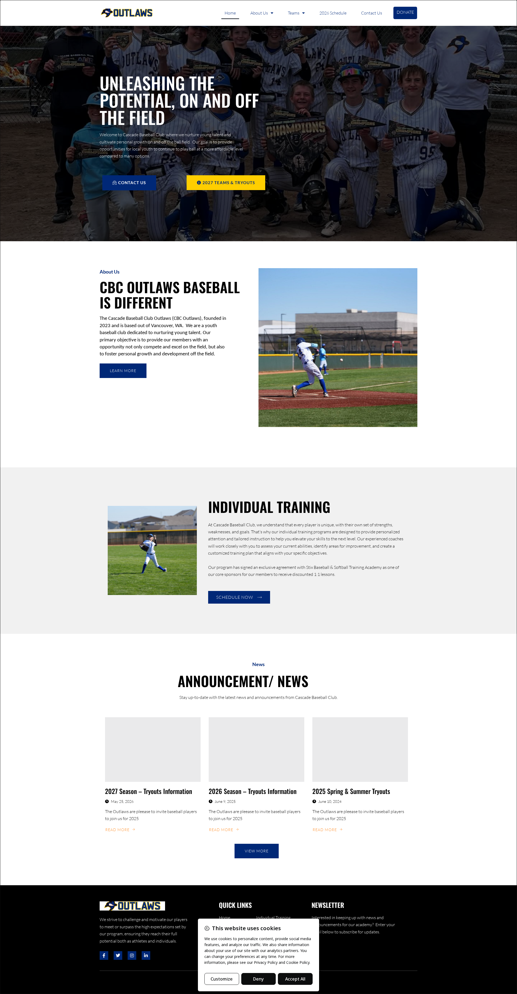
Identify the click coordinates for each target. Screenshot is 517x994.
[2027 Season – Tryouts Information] (153, 749)
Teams (293, 13)
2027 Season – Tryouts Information (148, 791)
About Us (259, 13)
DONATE (405, 12)
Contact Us (371, 13)
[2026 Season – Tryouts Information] (256, 749)
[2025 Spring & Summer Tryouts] (360, 749)
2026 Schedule (333, 13)
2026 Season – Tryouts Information (252, 791)
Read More (117, 829)
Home (230, 13)
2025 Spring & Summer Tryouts (351, 791)
